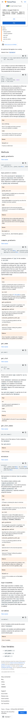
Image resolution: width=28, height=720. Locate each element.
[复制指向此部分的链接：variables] (10, 611)
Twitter (3, 684)
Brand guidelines (5, 701)
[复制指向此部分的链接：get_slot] (9, 358)
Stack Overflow (5, 698)
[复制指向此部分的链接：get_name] (9, 344)
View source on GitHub (10, 44)
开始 (14, 23)
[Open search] (22, 2)
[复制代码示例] (25, 56)
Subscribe (23, 712)
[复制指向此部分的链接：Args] (5, 120)
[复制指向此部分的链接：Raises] (6, 139)
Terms (2, 709)
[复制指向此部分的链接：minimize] (9, 457)
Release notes (4, 696)
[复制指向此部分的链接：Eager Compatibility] (13, 583)
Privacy (7, 709)
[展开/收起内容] (3, 41)
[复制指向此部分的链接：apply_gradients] (15, 156)
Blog (2, 679)
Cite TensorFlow (5, 703)
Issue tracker (4, 693)
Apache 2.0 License (5, 666)
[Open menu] (2, 2)
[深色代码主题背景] (23, 56)
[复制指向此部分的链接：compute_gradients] (17, 240)
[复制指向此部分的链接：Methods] (10, 152)
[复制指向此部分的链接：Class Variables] (15, 647)
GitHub (3, 682)
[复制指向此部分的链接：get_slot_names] (14, 426)
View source (4, 159)
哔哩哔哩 (3, 687)
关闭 (14, 19)
